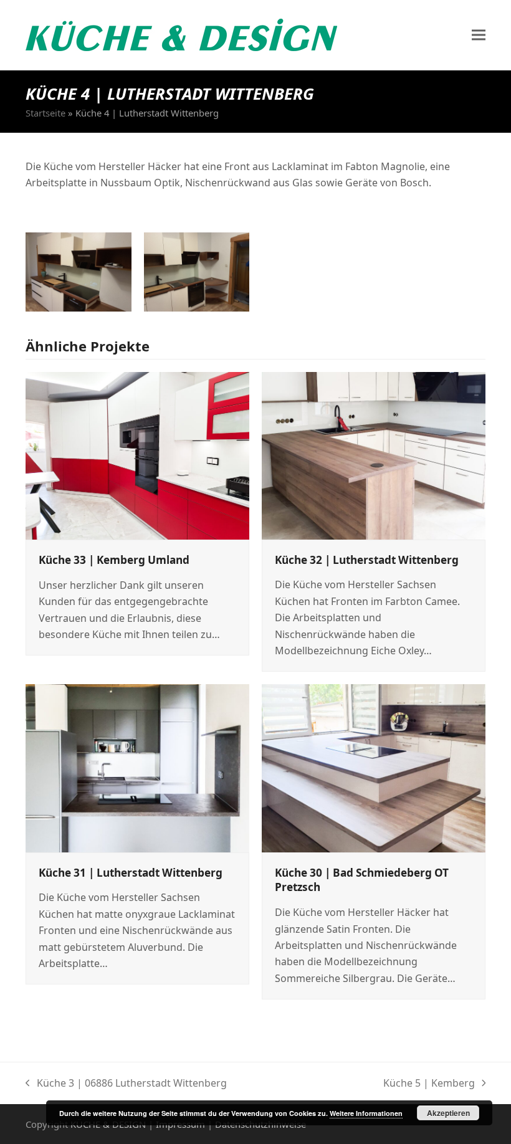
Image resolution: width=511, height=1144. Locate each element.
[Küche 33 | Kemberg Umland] (137, 455)
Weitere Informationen (366, 1113)
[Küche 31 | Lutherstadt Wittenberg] (137, 767)
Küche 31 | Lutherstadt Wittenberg (130, 872)
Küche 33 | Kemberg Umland (114, 560)
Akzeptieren (448, 1112)
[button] (478, 35)
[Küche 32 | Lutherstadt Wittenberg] (373, 454)
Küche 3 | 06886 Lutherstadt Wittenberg (126, 1083)
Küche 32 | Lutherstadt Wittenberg (367, 560)
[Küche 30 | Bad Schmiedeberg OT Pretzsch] (373, 767)
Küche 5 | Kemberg (429, 1083)
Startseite (45, 113)
